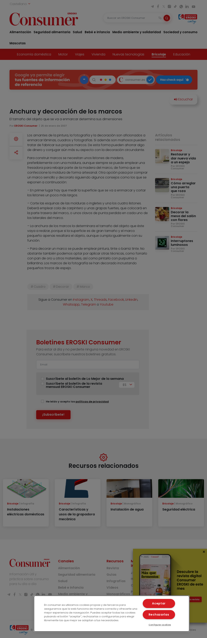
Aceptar (159, 603)
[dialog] (111, 614)
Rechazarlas (159, 615)
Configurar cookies (160, 624)
